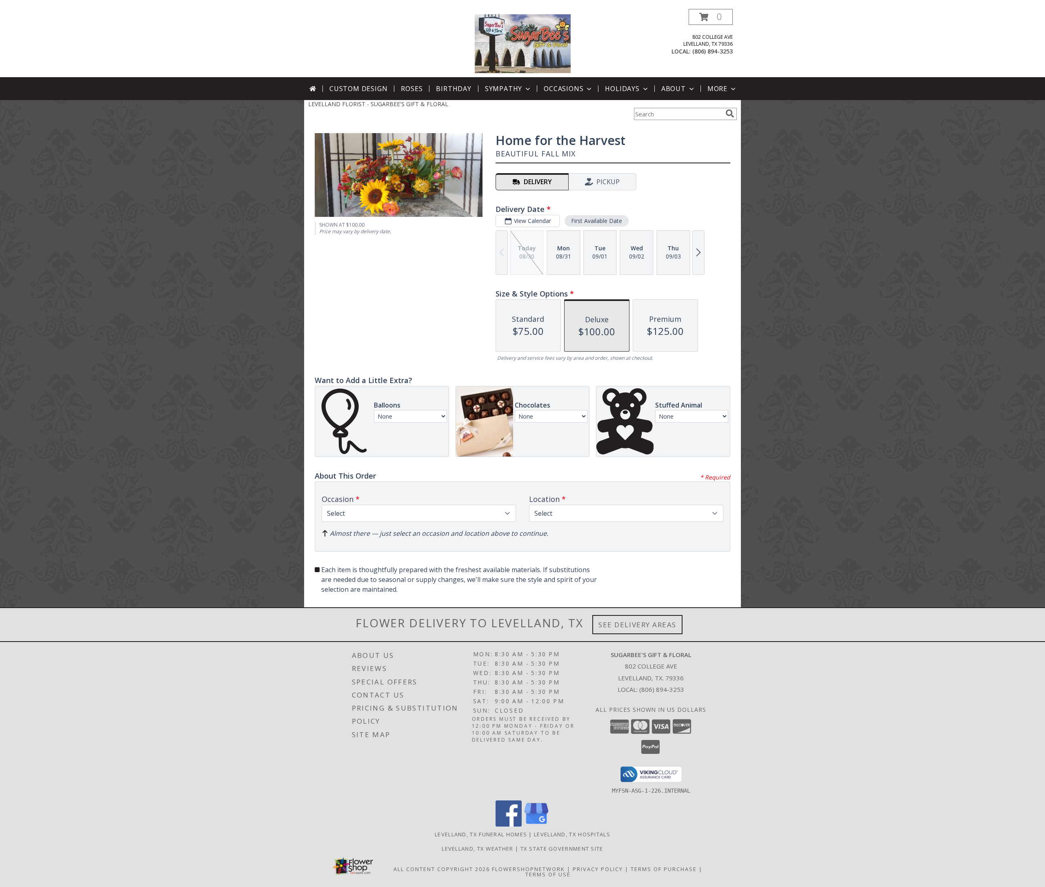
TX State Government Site (561, 848)
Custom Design (358, 88)
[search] (729, 113)
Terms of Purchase (664, 869)
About (673, 88)
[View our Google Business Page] (536, 824)
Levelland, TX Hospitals (572, 834)
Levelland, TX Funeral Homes (481, 834)
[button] (711, 17)
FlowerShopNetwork (528, 869)
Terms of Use (548, 874)
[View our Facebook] (509, 824)
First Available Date (596, 221)
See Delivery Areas (637, 624)
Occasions (563, 88)
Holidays (622, 88)
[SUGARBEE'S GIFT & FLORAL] (523, 43)
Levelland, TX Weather (477, 848)
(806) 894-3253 (712, 51)
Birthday (453, 88)
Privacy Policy (598, 869)
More (717, 88)
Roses (411, 88)
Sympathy (503, 88)
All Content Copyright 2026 (442, 869)
